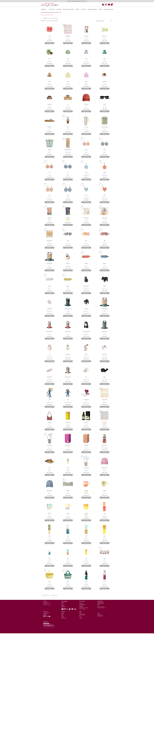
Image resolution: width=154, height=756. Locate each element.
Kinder (77, 9)
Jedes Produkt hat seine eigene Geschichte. (76, 1)
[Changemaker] (50, 4)
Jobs (98, 605)
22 (52, 18)
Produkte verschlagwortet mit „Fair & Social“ (51, 12)
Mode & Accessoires (68, 9)
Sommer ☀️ (44, 9)
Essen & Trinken (92, 9)
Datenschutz (81, 606)
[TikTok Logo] (47, 616)
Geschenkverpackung (100, 606)
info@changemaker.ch (46, 602)
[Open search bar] (102, 5)
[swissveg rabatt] (82, 609)
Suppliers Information (100, 603)
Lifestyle (83, 9)
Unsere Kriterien (108, 9)
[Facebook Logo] (46, 616)
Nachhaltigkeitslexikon (100, 602)
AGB (80, 602)
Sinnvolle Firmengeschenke (101, 607)
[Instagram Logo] (44, 616)
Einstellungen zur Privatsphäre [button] (83, 607)
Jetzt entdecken (49, 43)
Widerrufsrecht (81, 603)
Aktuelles (52, 9)
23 (54, 18)
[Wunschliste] (109, 5)
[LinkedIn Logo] (49, 616)
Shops (100, 9)
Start (42, 12)
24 (56, 18)
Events (98, 604)
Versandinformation (82, 604)
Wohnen (59, 9)
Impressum (81, 605)
